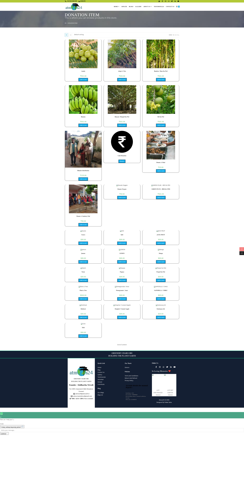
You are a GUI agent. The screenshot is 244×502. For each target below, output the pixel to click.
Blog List (100, 395)
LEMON (122, 253)
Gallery (100, 375)
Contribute (101, 384)
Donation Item (72, 23)
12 (173, 35)
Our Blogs (101, 392)
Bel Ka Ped (161, 117)
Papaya (122, 272)
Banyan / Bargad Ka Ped (122, 117)
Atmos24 (161, 400)
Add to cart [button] (83, 79)
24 (175, 35)
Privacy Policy (129, 380)
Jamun (83, 253)
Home (99, 367)
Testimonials (102, 377)
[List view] (70, 35)
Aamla (83, 71)
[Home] (65, 23)
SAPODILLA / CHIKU (160, 290)
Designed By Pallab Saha (164, 402)
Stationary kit (161, 309)
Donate (122, 161)
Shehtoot (83, 309)
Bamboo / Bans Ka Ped (160, 71)
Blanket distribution (83, 170)
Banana (83, 117)
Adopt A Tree (122, 71)
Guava (83, 235)
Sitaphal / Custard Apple (122, 309)
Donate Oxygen (122, 189)
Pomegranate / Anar (122, 290)
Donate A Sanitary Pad (83, 216)
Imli (122, 235)
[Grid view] (66, 35)
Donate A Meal (160, 162)
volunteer (101, 379)
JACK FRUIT (161, 235)
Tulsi (83, 327)
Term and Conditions (131, 376)
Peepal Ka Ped (161, 272)
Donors (127, 367)
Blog (99, 370)
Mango (161, 253)
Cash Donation (122, 156)
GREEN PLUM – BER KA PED (161, 189)
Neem (83, 272)
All (178, 35)
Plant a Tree (83, 290)
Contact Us (101, 372)
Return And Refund (131, 378)
